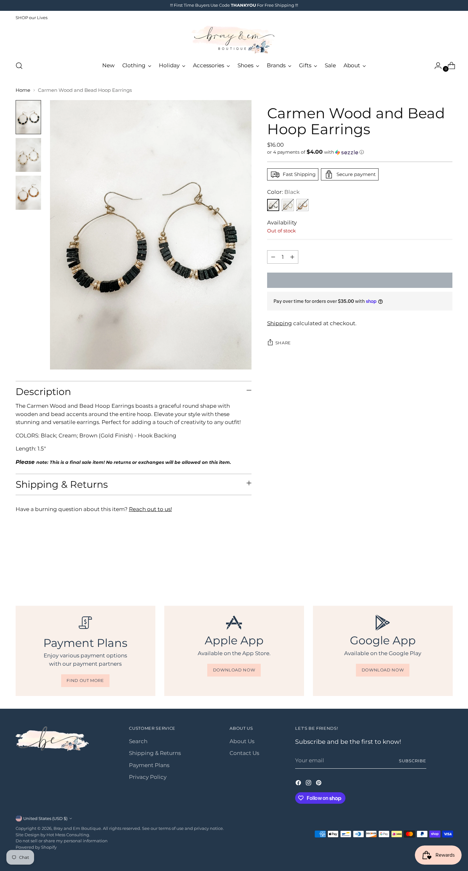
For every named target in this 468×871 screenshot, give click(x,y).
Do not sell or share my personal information (62, 840)
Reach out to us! (150, 509)
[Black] (273, 205)
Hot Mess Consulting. (68, 834)
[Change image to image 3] (28, 193)
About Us (242, 741)
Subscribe (412, 760)
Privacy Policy (148, 777)
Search (138, 741)
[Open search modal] (19, 65)
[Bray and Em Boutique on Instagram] (309, 784)
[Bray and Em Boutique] (234, 40)
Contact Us (244, 753)
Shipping (279, 323)
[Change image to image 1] (28, 117)
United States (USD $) (45, 818)
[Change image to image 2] (28, 155)
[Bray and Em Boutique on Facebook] (299, 784)
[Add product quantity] (292, 257)
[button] (360, 152)
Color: (283, 192)
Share (283, 342)
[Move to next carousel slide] (447, 571)
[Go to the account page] (435, 65)
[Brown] (302, 205)
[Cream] (288, 205)
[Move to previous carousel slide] (432, 571)
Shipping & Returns (155, 753)
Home (23, 90)
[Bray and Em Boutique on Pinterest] (319, 784)
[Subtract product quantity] (273, 257)
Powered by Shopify (36, 847)
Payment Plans (149, 765)
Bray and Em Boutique (77, 828)
